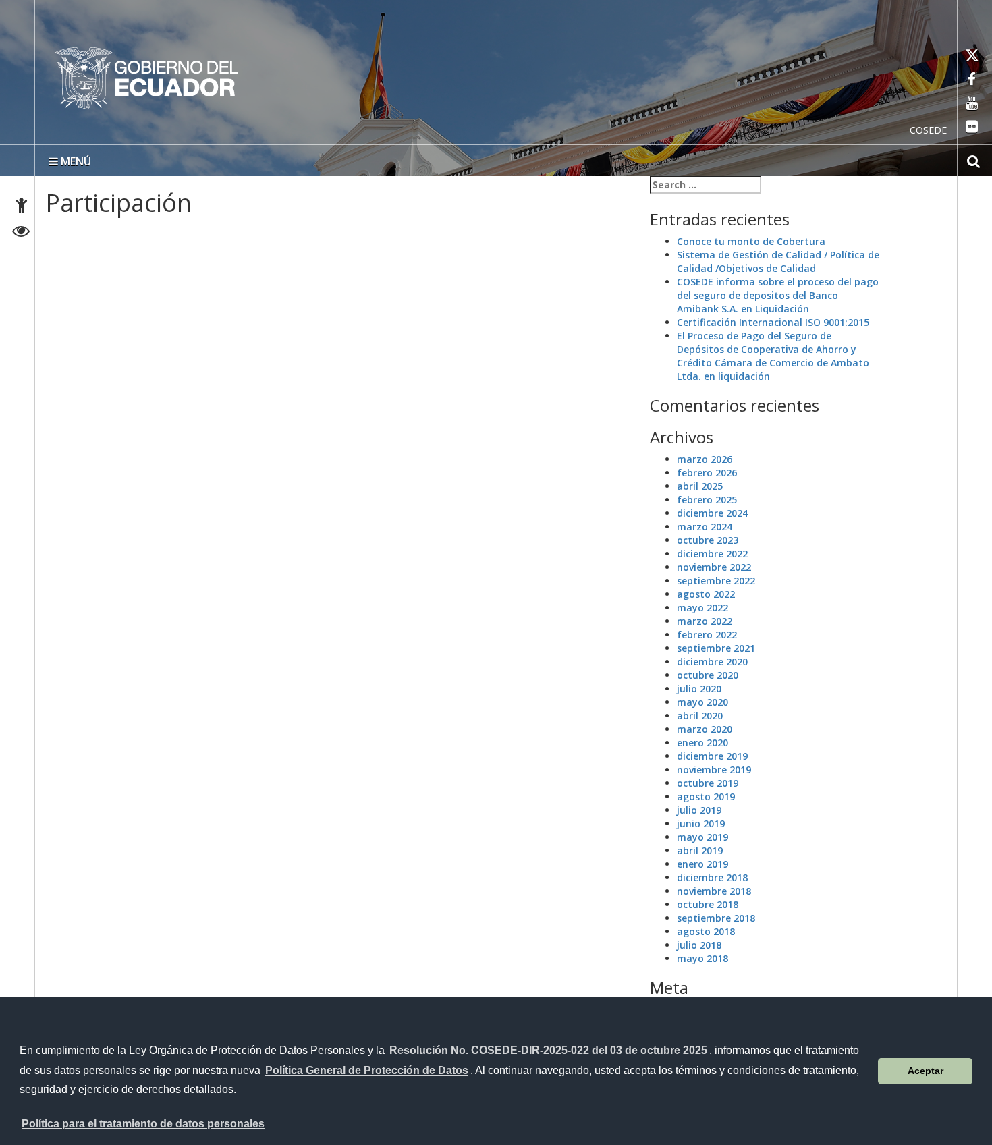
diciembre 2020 (712, 661)
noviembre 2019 (714, 769)
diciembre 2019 (712, 756)
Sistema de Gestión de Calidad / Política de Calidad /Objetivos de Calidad (778, 261)
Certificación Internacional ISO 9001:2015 (773, 322)
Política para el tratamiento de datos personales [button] (143, 1123)
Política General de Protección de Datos (366, 1070)
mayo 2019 (702, 837)
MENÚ (74, 161)
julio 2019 (699, 810)
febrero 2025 (707, 499)
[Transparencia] (21, 233)
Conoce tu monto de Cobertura (751, 241)
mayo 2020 (702, 702)
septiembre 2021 (716, 648)
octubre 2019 (707, 783)
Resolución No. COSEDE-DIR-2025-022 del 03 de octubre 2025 (548, 1050)
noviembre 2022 (714, 567)
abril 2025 (700, 486)
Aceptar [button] (925, 1070)
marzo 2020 (704, 729)
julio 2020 (699, 688)
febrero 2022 (707, 634)
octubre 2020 (707, 675)
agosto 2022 (706, 594)
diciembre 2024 (712, 513)
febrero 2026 (707, 472)
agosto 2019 (706, 796)
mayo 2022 (702, 607)
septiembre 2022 (716, 580)
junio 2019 (701, 823)
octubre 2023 (707, 540)
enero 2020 (702, 742)
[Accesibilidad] (22, 207)
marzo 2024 (704, 526)
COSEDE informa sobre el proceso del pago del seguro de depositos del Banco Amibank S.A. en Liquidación (778, 295)
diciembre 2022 (712, 553)
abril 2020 (700, 715)
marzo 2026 (704, 459)
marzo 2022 (704, 621)
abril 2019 (700, 850)
